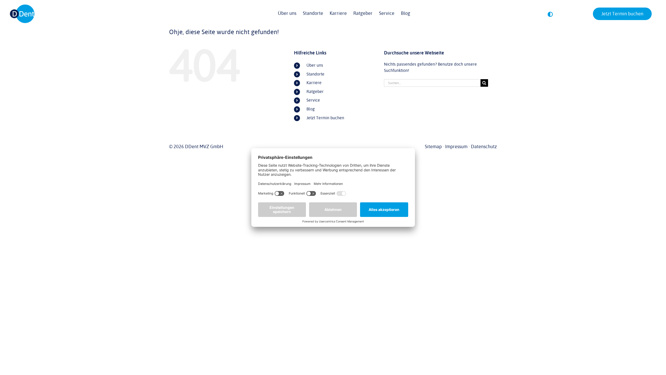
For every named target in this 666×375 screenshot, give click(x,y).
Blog (310, 109)
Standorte (315, 74)
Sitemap (433, 146)
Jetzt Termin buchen (325, 118)
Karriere (314, 83)
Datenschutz (484, 146)
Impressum (456, 146)
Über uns (314, 65)
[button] (550, 14)
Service (313, 100)
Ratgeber (315, 92)
